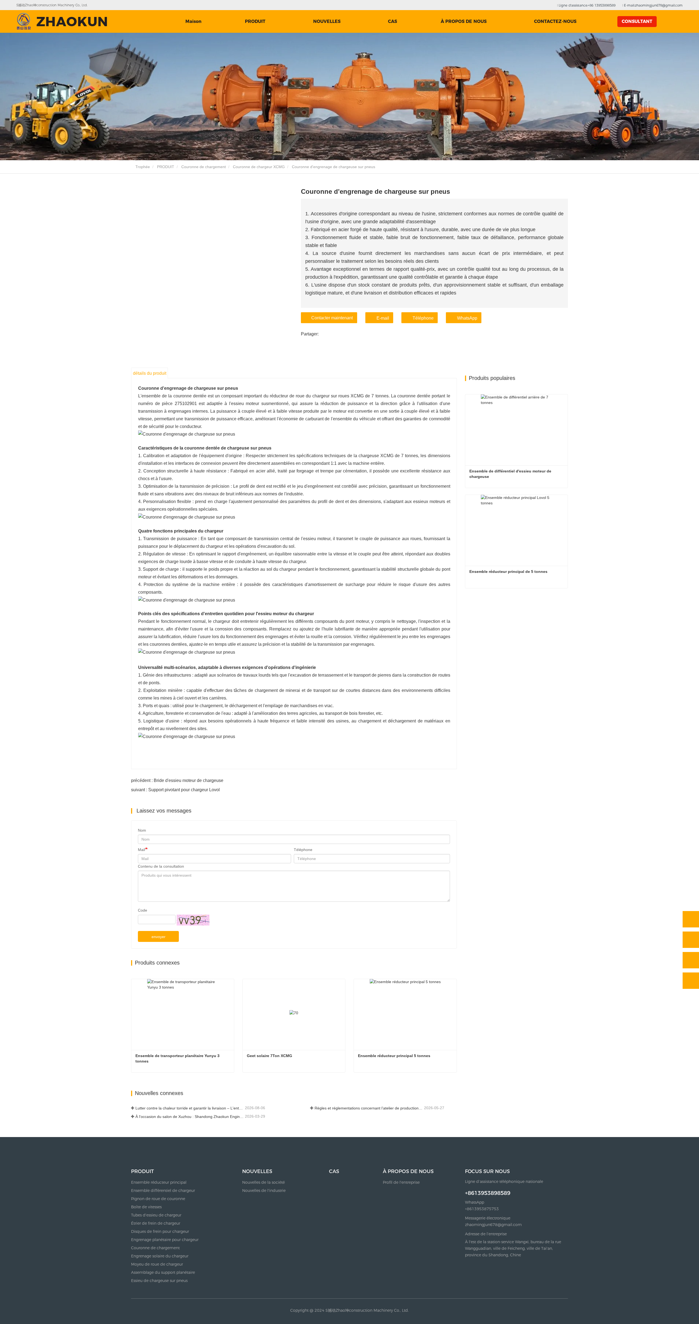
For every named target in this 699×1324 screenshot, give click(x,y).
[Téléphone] (691, 940)
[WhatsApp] (691, 919)
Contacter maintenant (332, 318)
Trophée (142, 167)
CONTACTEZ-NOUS (555, 21)
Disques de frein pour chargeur (160, 1231)
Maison (193, 21)
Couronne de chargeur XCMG (259, 167)
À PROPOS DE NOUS (408, 1171)
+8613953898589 (487, 1193)
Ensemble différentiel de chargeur (163, 1190)
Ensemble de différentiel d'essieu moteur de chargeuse (510, 474)
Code (142, 910)
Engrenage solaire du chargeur (159, 1256)
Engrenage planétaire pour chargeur (165, 1239)
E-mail (383, 318)
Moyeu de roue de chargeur (157, 1264)
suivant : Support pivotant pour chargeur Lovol (175, 789)
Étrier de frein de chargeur (155, 1223)
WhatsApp (467, 318)
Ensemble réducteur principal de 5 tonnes (508, 571)
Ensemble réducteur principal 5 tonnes (394, 1056)
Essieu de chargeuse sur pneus (159, 1280)
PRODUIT (165, 167)
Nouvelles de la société (263, 1182)
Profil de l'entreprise (401, 1182)
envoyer (158, 937)
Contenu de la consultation (161, 866)
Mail (141, 849)
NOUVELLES (257, 1171)
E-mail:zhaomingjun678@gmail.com (653, 5)
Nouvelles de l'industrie (264, 1190)
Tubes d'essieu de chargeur (156, 1215)
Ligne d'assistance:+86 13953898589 (586, 5)
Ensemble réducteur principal (158, 1182)
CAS (392, 21)
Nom (142, 830)
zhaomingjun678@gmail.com (493, 1224)
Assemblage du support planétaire (163, 1272)
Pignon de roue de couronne (158, 1198)
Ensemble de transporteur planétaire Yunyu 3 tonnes (178, 1058)
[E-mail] (691, 960)
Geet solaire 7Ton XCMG (269, 1056)
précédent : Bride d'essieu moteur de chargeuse (177, 780)
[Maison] (61, 21)
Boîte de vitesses (146, 1206)
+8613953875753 (482, 1208)
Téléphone (423, 318)
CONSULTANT (637, 21)
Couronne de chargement (203, 167)
